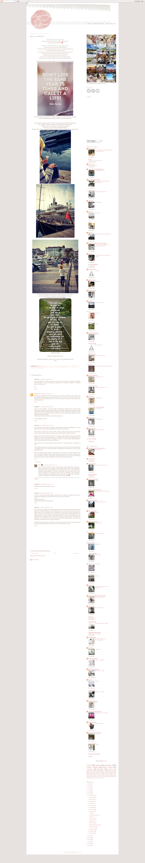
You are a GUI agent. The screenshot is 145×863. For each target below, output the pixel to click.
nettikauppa (90, 770)
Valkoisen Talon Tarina (93, 669)
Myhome (90, 232)
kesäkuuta (91, 807)
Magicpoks (91, 617)
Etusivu (90, 24)
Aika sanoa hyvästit (99, 607)
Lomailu (89, 769)
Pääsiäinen (97, 681)
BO (89, 311)
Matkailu (110, 769)
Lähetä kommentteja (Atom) (39, 555)
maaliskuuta (92, 829)
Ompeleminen (90, 773)
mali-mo (90, 254)
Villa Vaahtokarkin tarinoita (94, 711)
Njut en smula (91, 322)
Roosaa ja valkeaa (92, 658)
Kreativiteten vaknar (99, 376)
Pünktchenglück (92, 343)
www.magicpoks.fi (92, 618)
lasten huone (107, 767)
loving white (91, 585)
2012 (89, 839)
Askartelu (108, 765)
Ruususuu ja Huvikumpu (94, 754)
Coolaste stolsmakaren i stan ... (101, 387)
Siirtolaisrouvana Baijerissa (95, 732)
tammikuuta (92, 833)
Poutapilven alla (92, 637)
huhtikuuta (91, 811)
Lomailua (91, 813)
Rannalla (91, 817)
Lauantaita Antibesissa (94, 815)
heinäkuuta (92, 805)
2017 (89, 790)
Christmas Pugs (91, 265)
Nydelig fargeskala (98, 419)
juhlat (104, 770)
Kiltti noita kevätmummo (99, 597)
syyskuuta (91, 801)
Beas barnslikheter (93, 375)
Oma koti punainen (92, 701)
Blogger (105, 761)
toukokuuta (92, 809)
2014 (89, 835)
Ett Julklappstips (98, 202)
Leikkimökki (96, 777)
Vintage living (91, 606)
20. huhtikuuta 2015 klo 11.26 (46, 393)
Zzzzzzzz (97, 323)
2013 (89, 837)
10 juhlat (96, 480)
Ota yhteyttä (111, 24)
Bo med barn (91, 417)
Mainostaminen (99, 24)
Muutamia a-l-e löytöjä (99, 691)
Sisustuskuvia (112, 770)
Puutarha (102, 772)
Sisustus (99, 773)
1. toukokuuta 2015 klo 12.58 (46, 507)
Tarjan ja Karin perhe (99, 723)
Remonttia (111, 776)
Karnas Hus (91, 441)
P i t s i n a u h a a (92, 743)
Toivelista (97, 575)
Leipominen (93, 772)
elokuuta (91, 803)
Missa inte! (97, 334)
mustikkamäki (91, 690)
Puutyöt (98, 770)
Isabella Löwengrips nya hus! (101, 191)
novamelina (91, 532)
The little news (91, 460)
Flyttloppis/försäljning (99, 429)
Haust (89, 222)
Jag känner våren (98, 408)
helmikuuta (92, 831)
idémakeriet (91, 396)
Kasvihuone (96, 776)
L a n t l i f (90, 211)
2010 (89, 843)
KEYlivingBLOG (92, 622)
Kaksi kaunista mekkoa (99, 533)
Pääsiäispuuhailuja (93, 826)
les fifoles (90, 301)
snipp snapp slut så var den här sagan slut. (103, 366)
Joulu (89, 765)
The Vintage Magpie (93, 264)
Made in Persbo (92, 428)
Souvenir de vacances (99, 302)
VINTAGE (90, 201)
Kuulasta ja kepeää (93, 521)
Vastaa (35, 389)
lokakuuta (91, 799)
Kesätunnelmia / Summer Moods (101, 712)
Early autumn (97, 281)
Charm (90, 679)
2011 (89, 841)
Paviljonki (97, 512)
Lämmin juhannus (98, 522)
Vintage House (91, 148)
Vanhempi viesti (76, 553)
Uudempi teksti (34, 553)
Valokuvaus (89, 778)
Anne (39, 465)
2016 (89, 792)
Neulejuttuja (107, 775)
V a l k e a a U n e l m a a (94, 564)
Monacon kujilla (92, 822)
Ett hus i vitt (91, 164)
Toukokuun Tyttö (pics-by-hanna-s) (96, 448)
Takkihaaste (97, 544)
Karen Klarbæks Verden (94, 179)
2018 (89, 788)
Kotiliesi (90, 756)
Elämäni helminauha (93, 479)
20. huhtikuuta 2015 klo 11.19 (46, 379)
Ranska (36, 366)
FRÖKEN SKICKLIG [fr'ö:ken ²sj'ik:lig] (97, 243)
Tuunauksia (99, 775)
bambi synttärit (98, 554)
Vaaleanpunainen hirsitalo (94, 632)
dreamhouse (91, 190)
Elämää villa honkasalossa (94, 489)
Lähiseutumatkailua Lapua (100, 501)
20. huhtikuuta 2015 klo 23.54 (46, 425)
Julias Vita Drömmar (93, 333)
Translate (98, 142)
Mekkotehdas (91, 543)
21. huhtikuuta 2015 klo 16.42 (46, 493)
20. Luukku (97, 734)
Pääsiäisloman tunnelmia (95, 824)
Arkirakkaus (91, 574)
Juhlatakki (97, 744)
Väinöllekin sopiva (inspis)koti (94, 633)
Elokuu (96, 702)
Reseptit (111, 772)
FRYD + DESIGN (92, 439)
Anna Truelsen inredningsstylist (96, 169)
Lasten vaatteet (92, 767)
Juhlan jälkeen (98, 649)
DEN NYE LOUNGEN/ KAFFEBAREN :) (103, 234)
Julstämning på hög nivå (100, 170)
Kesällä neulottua (91, 475)
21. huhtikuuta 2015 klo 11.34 (50, 465)
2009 (89, 845)
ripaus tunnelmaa (92, 553)
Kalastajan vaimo (92, 474)
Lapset (97, 765)
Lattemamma (91, 458)
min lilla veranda (92, 290)
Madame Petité (92, 354)
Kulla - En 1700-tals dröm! (100, 355)
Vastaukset (38, 462)
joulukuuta (91, 795)
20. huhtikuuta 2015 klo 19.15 (46, 406)
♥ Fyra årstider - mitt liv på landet (96, 407)
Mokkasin (90, 364)
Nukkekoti (91, 775)
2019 (89, 786)
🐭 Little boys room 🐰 (99, 670)
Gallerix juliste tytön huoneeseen (101, 465)
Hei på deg (97, 270)
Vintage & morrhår (92, 386)
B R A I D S (97, 313)
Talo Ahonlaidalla (92, 511)
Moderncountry (92, 280)
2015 (89, 794)
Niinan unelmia (91, 463)
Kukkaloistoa (92, 820)
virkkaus (114, 773)
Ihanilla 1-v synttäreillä (99, 659)
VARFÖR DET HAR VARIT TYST (95, 160)
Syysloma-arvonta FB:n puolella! (101, 623)
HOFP (89, 159)
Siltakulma (90, 648)
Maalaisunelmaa (92, 722)
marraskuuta (92, 797)
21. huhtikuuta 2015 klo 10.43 (46, 484)
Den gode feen (91, 269)
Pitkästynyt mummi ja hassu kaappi (102, 491)
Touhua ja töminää (92, 500)
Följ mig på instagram (92, 165)
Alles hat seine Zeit (99, 344)
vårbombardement (98, 397)
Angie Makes (78, 852)
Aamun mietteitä (93, 818)
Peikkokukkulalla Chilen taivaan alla (97, 595)
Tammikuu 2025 (98, 449)
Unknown (36, 393)
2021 (89, 784)
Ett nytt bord (97, 212)
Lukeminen (103, 776)
